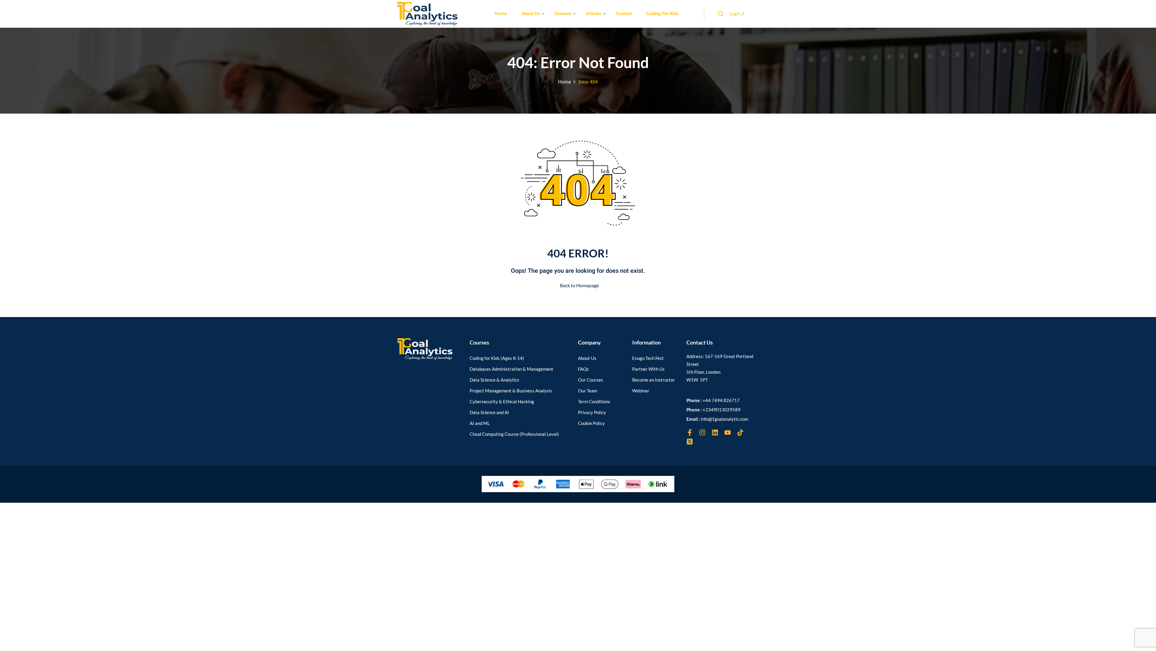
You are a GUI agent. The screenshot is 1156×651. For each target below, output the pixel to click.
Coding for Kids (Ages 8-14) (497, 358)
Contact (624, 13)
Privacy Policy (592, 412)
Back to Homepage (579, 285)
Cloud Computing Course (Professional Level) (514, 434)
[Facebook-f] (689, 432)
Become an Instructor (653, 379)
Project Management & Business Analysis (511, 390)
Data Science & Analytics (494, 379)
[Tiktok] (740, 432)
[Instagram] (702, 432)
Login (734, 13)
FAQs (583, 369)
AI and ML (480, 423)
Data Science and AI (489, 412)
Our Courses (590, 379)
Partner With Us (648, 369)
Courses (563, 13)
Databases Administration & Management (511, 369)
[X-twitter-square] (689, 441)
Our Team (587, 390)
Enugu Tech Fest (648, 358)
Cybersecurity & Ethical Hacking (502, 401)
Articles (593, 13)
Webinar (640, 390)
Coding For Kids (662, 13)
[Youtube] (727, 432)
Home (501, 13)
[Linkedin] (715, 432)
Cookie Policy (591, 423)
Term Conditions (594, 401)
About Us (530, 13)
